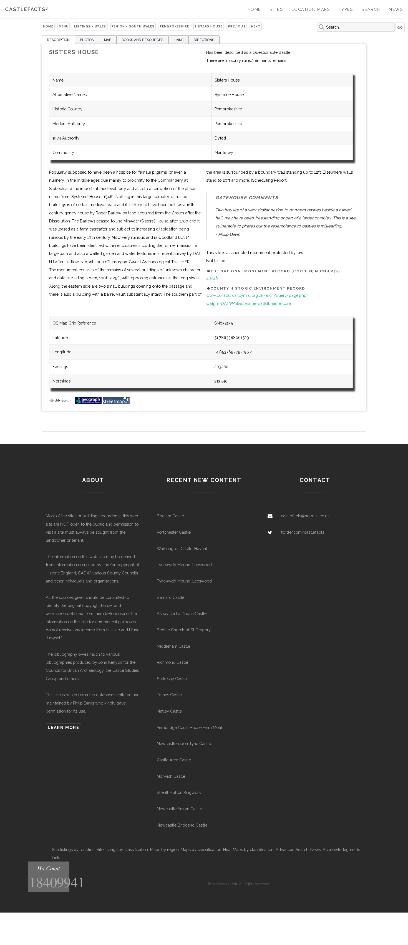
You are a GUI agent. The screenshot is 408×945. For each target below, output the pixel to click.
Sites (276, 9)
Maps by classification (201, 849)
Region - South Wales (133, 26)
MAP (107, 39)
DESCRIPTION (58, 39)
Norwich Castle (171, 776)
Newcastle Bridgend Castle (182, 825)
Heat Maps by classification (248, 849)
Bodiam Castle (170, 515)
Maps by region (164, 849)
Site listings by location (73, 849)
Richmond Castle (172, 662)
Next (256, 26)
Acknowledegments (341, 849)
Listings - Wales (90, 26)
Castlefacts (26, 9)
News (396, 9)
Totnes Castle (169, 694)
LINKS (178, 39)
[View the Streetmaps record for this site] (116, 402)
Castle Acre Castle (174, 759)
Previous (237, 26)
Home (254, 9)
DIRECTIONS (204, 39)
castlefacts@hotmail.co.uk (305, 515)
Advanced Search (292, 849)
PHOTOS (87, 39)
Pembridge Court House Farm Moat (189, 727)
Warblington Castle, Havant (182, 548)
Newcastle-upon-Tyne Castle (184, 743)
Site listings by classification (122, 849)
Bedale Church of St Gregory (184, 629)
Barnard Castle (170, 597)
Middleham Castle (173, 646)
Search (371, 9)
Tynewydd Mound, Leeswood (184, 564)
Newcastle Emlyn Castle (179, 808)
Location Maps (311, 9)
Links (56, 857)
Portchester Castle (174, 532)
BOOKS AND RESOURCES (142, 39)
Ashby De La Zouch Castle (181, 613)
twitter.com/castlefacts (302, 532)
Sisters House (209, 26)
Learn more (63, 727)
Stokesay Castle (172, 678)
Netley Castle (169, 711)
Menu (64, 26)
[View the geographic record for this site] (88, 402)
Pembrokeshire (174, 26)
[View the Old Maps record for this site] (61, 402)
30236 (212, 277)
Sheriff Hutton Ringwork (179, 792)
